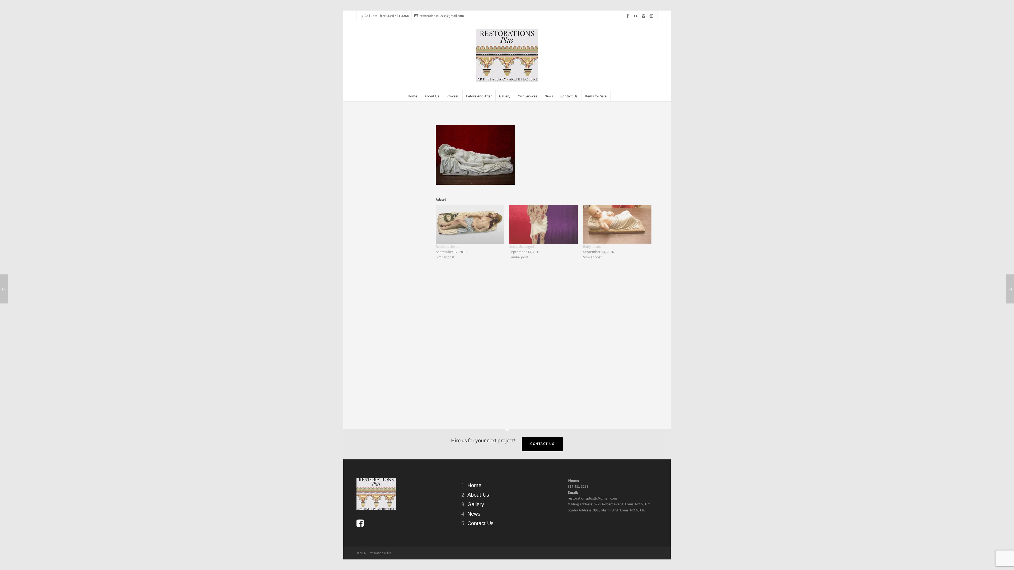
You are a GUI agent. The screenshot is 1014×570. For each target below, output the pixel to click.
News (473, 514)
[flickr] (636, 16)
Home (474, 485)
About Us (478, 495)
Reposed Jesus (447, 246)
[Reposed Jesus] (470, 224)
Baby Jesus (592, 246)
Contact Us (542, 443)
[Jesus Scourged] (543, 224)
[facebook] (628, 16)
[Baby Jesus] (617, 224)
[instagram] (652, 16)
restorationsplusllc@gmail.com (442, 15)
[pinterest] (644, 16)
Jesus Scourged (521, 246)
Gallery (475, 504)
